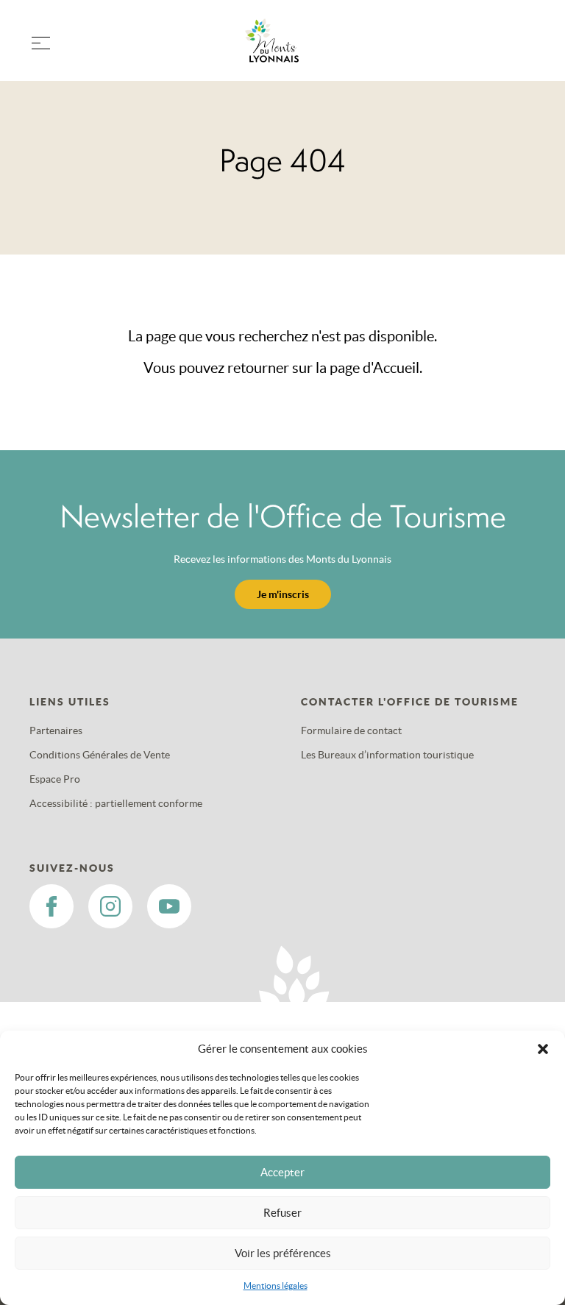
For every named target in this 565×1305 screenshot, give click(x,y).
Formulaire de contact (351, 730)
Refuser (282, 1212)
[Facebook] (51, 906)
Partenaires (55, 730)
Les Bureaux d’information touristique (387, 755)
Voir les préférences (283, 1253)
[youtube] (169, 906)
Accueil (396, 368)
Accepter (282, 1172)
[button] (543, 1049)
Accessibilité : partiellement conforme (115, 803)
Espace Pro (54, 779)
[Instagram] (110, 906)
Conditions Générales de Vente (99, 755)
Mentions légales (276, 1285)
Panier (520, 50)
